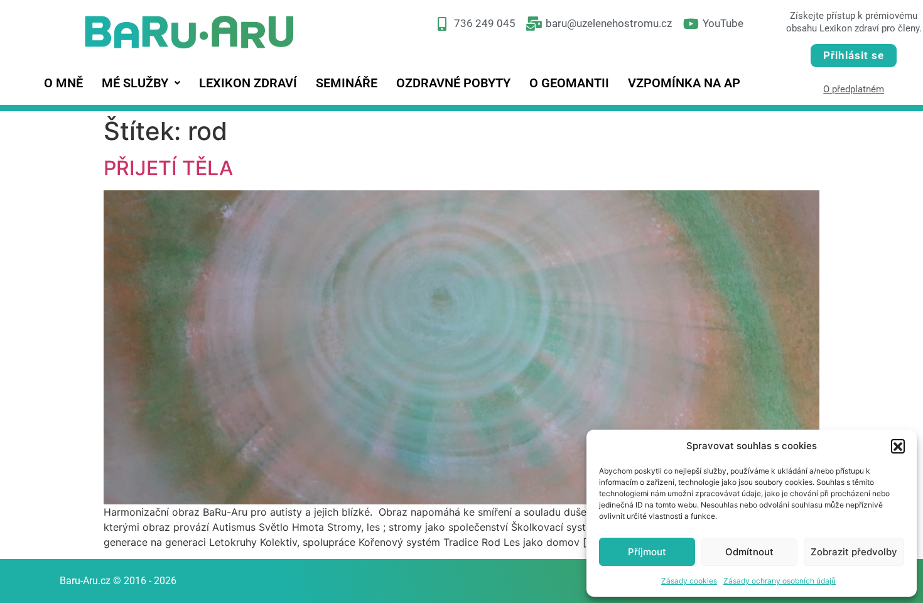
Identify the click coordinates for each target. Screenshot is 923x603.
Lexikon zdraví (248, 82)
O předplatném (853, 89)
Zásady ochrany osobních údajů (779, 580)
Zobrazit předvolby (854, 552)
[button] (898, 446)
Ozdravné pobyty (453, 82)
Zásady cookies (689, 580)
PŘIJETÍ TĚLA (168, 168)
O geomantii (569, 82)
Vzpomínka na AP (684, 82)
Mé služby (135, 82)
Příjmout (647, 552)
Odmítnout (749, 552)
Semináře (346, 82)
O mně (63, 82)
